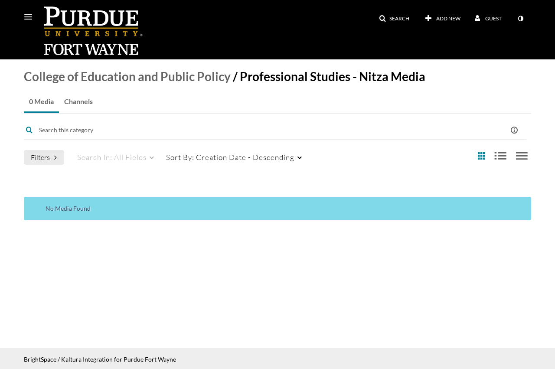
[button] (31, 17)
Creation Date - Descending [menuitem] (230, 157)
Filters (40, 157)
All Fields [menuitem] (112, 157)
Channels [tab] (78, 101)
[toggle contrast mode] (520, 18)
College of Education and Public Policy (127, 76)
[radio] (481, 156)
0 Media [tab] (41, 101)
